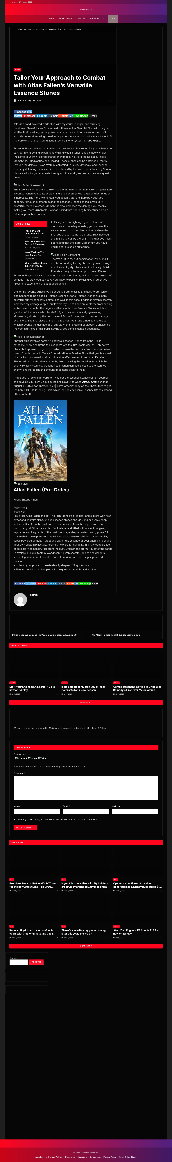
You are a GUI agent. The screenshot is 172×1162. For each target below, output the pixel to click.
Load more (86, 702)
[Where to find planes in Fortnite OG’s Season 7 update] (19, 266)
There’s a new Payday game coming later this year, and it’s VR (83, 932)
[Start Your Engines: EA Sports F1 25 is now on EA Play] (34, 665)
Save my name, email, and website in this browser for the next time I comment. (57, 819)
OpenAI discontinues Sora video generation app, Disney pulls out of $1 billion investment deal (136, 885)
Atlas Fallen (93, 140)
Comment (19, 773)
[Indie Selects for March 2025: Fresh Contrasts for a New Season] (86, 665)
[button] (21, 758)
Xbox (17, 70)
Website (116, 806)
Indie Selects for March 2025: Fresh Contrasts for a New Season (83, 688)
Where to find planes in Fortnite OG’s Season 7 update (36, 264)
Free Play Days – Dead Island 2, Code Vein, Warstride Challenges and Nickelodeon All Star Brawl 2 (35, 232)
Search (13, 958)
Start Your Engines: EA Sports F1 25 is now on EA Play (32, 688)
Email (66, 806)
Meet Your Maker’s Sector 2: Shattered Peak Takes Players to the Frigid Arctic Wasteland (35, 243)
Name (18, 806)
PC (11, 879)
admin (34, 594)
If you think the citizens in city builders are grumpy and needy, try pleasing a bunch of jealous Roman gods (84, 885)
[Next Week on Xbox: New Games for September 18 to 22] (19, 255)
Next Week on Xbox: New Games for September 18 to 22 (35, 254)
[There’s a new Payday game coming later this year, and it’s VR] (86, 908)
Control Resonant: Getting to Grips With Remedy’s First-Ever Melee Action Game (137, 688)
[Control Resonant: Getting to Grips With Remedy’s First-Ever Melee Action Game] (138, 665)
